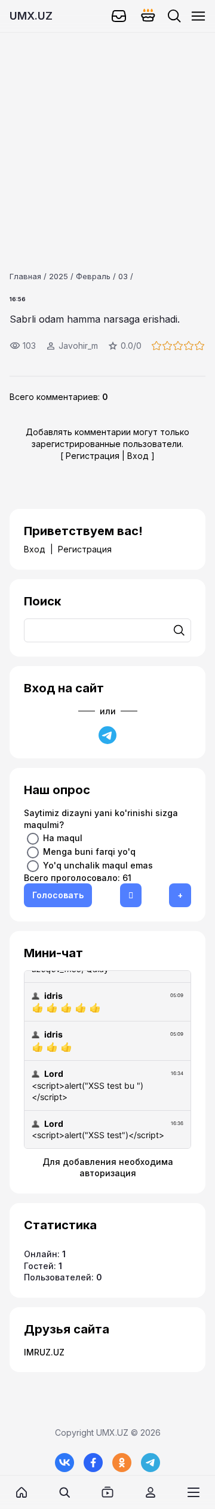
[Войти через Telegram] (107, 735)
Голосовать (58, 895)
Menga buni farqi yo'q (89, 851)
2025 (58, 276)
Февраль (93, 276)
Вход (138, 456)
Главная (25, 276)
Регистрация (92, 456)
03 (123, 276)
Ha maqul (62, 837)
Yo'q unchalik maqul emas (98, 865)
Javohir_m (78, 345)
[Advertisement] (107, 140)
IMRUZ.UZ (44, 1352)
